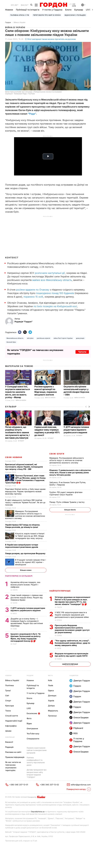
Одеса (51, 690)
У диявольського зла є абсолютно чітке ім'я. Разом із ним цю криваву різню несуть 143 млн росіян (70, 472)
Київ (50, 680)
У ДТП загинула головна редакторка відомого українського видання (76, 430)
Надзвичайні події (13, 721)
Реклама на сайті (13, 752)
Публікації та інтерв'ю (27, 9)
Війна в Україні (19, 22)
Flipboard (78, 728)
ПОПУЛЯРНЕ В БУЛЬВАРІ (19, 576)
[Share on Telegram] (30, 332)
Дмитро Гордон (81, 680)
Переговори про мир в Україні (47, 15)
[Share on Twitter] (25, 332)
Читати (82, 351)
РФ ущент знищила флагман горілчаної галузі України (65, 493)
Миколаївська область (15, 338)
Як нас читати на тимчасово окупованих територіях (13, 766)
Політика (9, 685)
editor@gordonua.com (81, 784)
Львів (50, 685)
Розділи (30, 675)
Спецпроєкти (33, 738)
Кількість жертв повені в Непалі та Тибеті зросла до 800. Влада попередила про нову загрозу (29, 535)
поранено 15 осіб (33, 296)
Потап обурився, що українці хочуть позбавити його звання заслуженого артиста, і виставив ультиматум (17, 432)
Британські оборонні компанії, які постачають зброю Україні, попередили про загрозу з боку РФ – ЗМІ (24, 466)
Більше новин (25, 570)
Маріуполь (53, 710)
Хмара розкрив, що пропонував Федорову (25, 553)
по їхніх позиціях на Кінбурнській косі (55, 306)
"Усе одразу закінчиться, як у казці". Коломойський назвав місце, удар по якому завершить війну (72, 642)
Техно (8, 710)
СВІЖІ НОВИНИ (13, 457)
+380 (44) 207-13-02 (49, 784)
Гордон (8, 22)
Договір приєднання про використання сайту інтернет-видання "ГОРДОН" (36, 773)
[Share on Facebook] (19, 332)
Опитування (32, 728)
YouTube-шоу (33, 733)
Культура (9, 705)
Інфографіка (11, 726)
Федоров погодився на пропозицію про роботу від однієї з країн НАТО (71, 654)
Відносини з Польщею (75, 15)
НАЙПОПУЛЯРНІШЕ (60, 591)
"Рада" (32, 113)
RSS (75, 733)
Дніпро (51, 705)
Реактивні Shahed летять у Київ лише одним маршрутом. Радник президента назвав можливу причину (25, 491)
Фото (29, 718)
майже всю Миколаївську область (52, 280)
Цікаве (8, 731)
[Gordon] (53, 5)
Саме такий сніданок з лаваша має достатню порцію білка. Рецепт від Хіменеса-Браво (27, 597)
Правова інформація (14, 757)
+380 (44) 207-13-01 (18, 784)
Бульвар (78, 9)
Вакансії (9, 742)
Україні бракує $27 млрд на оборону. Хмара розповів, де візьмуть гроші (22, 526)
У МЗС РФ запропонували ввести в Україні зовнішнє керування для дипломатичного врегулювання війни (72, 614)
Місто (50, 675)
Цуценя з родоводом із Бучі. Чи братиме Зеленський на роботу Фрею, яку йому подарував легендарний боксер (26, 637)
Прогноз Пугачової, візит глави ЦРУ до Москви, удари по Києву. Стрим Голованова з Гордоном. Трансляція (25, 479)
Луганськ (52, 716)
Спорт (8, 700)
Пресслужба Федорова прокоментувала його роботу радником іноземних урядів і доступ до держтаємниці (72, 629)
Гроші (8, 690)
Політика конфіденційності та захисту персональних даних (36, 761)
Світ (7, 695)
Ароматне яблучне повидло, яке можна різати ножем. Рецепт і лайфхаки (25, 584)
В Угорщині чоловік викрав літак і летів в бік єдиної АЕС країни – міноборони (30, 562)
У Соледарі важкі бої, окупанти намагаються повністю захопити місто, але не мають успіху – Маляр (17, 392)
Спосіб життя (11, 716)
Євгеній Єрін (11, 342)
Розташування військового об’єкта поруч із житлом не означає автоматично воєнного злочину (66, 460)
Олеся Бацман (81, 717)
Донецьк (52, 695)
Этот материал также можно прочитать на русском (51, 39)
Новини (9, 9)
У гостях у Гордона (52, 9)
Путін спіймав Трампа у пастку (67, 502)
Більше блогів (70, 510)
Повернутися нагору (76, 789)
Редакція (9, 747)
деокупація (80, 338)
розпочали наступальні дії (50, 273)
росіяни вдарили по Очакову (32, 289)
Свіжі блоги (56, 454)
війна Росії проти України (63, 338)
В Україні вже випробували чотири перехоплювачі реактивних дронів (22, 546)
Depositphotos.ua (37, 812)
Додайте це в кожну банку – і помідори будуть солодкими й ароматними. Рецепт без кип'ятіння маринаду (27, 622)
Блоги (68, 9)
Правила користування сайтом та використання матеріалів (36, 750)
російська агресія (43, 338)
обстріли (30, 338)
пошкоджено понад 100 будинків (55, 293)
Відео (29, 723)
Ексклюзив (32, 713)
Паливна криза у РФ (19, 15)
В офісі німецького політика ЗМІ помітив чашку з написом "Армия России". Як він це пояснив (25, 502)
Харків (51, 700)
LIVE (29, 708)
